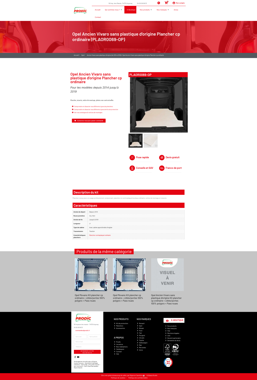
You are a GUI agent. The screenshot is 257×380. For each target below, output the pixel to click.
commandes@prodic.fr (82, 330)
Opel (82, 55)
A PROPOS (119, 337)
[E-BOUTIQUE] (167, 320)
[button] (112, 9)
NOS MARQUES (144, 319)
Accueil (76, 55)
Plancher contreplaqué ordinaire (100, 235)
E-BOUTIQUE (177, 320)
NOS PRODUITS (121, 319)
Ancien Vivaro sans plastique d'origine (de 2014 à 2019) (104, 55)
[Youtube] (78, 357)
